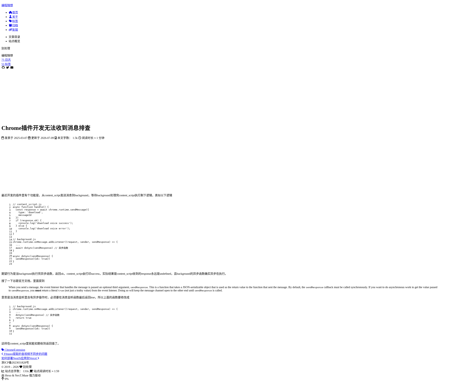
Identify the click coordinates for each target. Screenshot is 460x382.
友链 (15, 29)
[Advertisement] (109, 94)
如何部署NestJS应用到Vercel (19, 358)
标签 (15, 21)
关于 (15, 16)
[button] (230, 379)
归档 (15, 25)
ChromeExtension (14, 349)
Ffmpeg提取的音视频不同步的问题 (25, 353)
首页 (15, 12)
